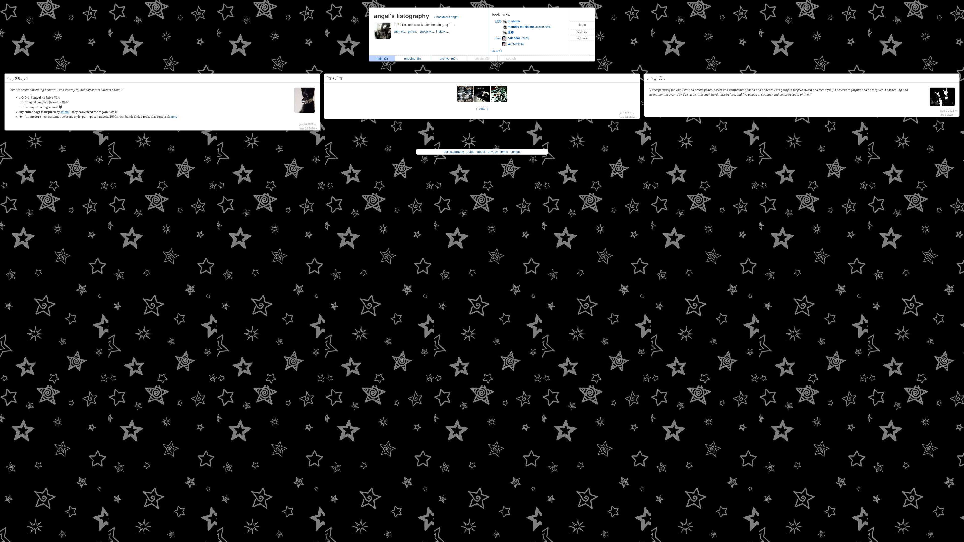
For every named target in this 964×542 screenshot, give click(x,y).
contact (515, 152)
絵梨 (498, 21)
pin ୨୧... (414, 31)
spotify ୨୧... (428, 31)
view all (497, 51)
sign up (582, 31)
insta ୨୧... (442, 31)
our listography (454, 152)
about (481, 152)
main (382, 58)
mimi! (65, 112)
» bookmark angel (446, 17)
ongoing (412, 58)
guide (470, 152)
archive (448, 58)
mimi (498, 38)
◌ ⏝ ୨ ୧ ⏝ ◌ (17, 78)
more (173, 116)
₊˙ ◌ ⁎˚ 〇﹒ (657, 78)
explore (582, 38)
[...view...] (482, 109)
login (582, 25)
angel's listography (401, 16)
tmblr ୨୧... (401, 31)
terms (504, 152)
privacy (493, 152)
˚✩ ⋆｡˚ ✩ (334, 78)
